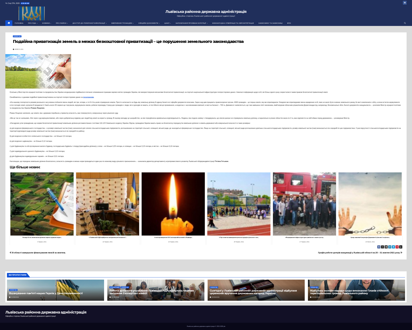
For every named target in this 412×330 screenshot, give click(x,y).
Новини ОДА (17, 36)
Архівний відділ (115, 287)
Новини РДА (13, 290)
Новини (46, 23)
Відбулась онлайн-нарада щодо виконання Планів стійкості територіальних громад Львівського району (349, 292)
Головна (19, 23)
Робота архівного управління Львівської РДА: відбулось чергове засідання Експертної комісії (151, 292)
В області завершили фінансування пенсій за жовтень (39, 253)
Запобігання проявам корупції (191, 23)
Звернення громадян (122, 23)
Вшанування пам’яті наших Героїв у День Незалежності (46, 293)
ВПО (289, 23)
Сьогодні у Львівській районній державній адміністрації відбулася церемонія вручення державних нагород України (253, 292)
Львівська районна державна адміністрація (205, 11)
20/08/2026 (115, 297)
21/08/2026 (15, 297)
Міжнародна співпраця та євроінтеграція (233, 23)
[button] (405, 23)
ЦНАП (167, 23)
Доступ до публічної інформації (89, 23)
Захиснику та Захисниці (270, 23)
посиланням (88, 97)
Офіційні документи (148, 23)
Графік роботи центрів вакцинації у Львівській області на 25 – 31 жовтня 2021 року (359, 253)
